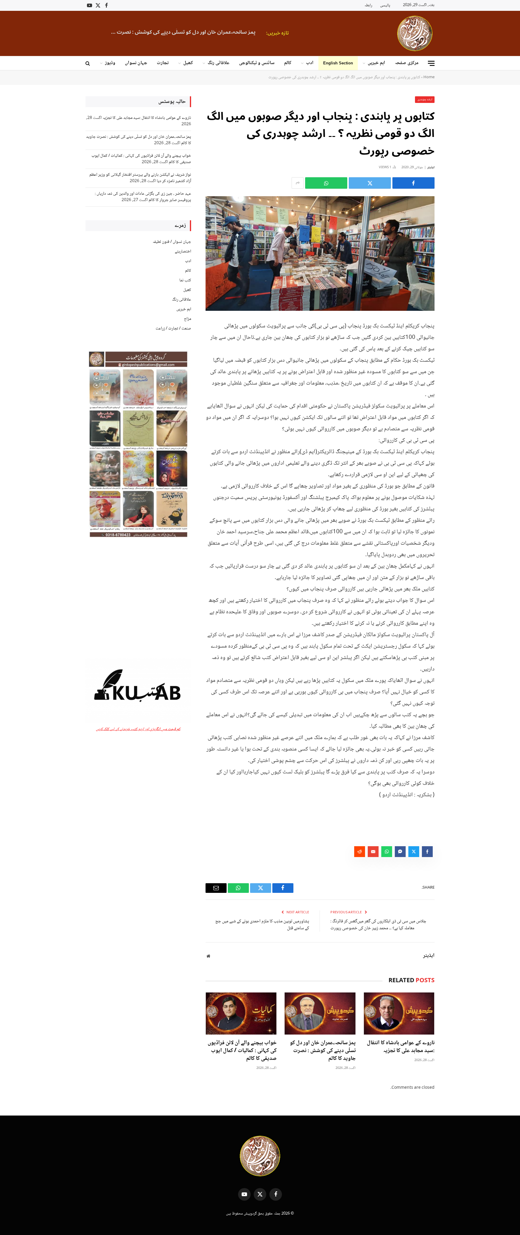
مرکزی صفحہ (407, 63)
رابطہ (368, 5)
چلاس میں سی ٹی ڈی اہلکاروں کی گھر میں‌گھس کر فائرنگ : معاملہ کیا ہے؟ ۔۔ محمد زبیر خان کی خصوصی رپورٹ (378, 925)
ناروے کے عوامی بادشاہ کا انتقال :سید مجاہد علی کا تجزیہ (401, 1047)
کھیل (188, 63)
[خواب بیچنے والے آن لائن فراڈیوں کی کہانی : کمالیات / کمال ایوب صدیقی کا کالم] (241, 1013)
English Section (338, 63)
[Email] (456, 386)
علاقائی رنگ (218, 63)
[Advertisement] (138, 599)
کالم (287, 63)
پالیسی (385, 5)
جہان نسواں (136, 63)
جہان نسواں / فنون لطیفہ (172, 242)
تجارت (163, 63)
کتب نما (185, 280)
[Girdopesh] (415, 33)
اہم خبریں (376, 63)
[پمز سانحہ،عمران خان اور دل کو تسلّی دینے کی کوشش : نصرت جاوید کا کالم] (319, 1013)
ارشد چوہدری (424, 99)
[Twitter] (456, 356)
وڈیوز (110, 63)
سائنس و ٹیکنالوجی (256, 63)
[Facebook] (456, 340)
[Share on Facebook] (413, 183)
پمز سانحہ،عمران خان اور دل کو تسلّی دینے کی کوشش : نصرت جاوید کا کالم (180, 32)
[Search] (88, 63)
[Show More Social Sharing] (298, 183)
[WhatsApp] (456, 371)
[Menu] (431, 63)
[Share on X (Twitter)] (370, 183)
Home (429, 77)
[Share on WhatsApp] (326, 183)
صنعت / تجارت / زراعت (173, 328)
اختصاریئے (183, 251)
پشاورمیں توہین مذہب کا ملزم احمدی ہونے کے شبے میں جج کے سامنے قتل (262, 925)
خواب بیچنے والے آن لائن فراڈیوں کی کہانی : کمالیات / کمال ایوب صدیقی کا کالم (242, 1051)
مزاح (187, 319)
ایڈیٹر (431, 167)
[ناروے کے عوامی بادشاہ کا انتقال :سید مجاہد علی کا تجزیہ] (399, 1013)
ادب (310, 63)
